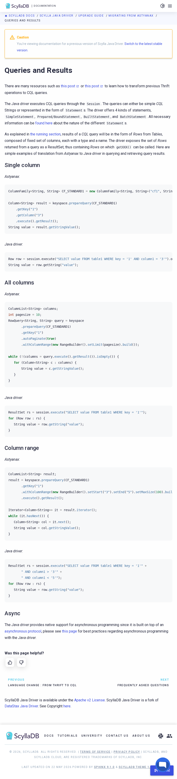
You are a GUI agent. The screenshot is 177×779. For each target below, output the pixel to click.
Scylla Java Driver (57, 15)
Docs (49, 735)
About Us (141, 735)
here (67, 706)
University (91, 735)
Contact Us (117, 735)
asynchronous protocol (23, 631)
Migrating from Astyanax (132, 15)
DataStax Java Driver (21, 706)
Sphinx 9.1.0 (104, 767)
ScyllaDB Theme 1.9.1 (137, 767)
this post (68, 86)
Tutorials (68, 735)
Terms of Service (95, 751)
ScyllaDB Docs (22, 15)
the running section (45, 134)
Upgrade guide (91, 15)
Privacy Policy (127, 751)
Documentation (45, 6)
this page (69, 631)
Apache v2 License (89, 700)
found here (44, 123)
